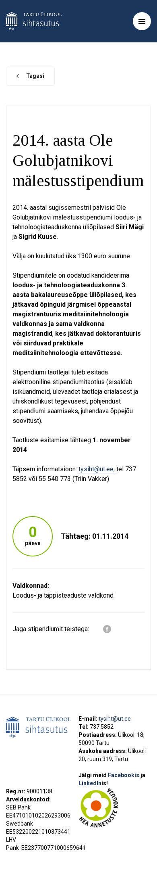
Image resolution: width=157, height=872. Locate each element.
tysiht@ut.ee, (97, 469)
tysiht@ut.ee (115, 718)
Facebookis (124, 775)
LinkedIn (93, 783)
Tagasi (35, 76)
